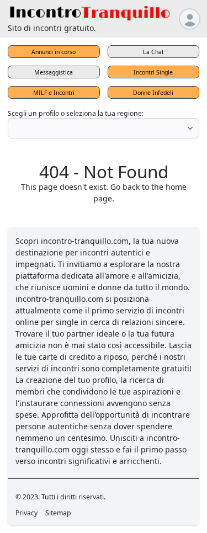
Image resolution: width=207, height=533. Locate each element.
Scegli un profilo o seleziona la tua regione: (76, 113)
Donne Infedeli (153, 93)
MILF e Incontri (54, 93)
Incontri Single (153, 72)
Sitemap (58, 513)
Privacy (26, 513)
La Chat (153, 52)
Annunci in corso (53, 52)
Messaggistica (53, 72)
